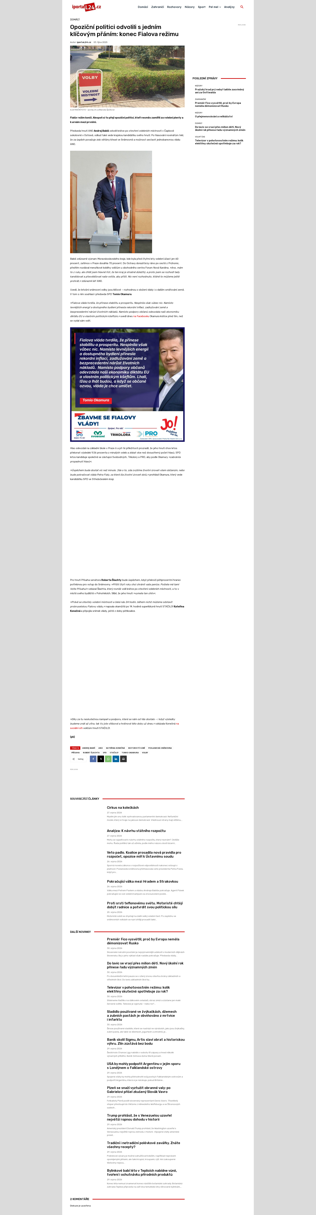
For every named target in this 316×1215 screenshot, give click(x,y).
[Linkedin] (116, 759)
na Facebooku (141, 316)
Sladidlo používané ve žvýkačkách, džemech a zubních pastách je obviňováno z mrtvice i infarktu (142, 1015)
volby (145, 752)
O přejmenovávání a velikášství (214, 116)
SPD (104, 752)
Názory (198, 86)
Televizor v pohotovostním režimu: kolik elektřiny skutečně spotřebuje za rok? (138, 989)
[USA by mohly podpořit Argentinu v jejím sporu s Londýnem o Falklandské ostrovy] (87, 1071)
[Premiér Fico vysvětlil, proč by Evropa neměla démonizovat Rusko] (87, 946)
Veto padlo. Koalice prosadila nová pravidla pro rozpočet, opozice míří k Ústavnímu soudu (144, 854)
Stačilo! (114, 752)
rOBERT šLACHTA (91, 752)
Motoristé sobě (136, 748)
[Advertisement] (130, 779)
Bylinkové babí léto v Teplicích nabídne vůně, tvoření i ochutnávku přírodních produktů (142, 1172)
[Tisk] (123, 759)
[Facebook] (93, 759)
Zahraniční (200, 99)
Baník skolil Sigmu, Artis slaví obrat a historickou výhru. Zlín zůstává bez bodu (146, 1042)
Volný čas (200, 137)
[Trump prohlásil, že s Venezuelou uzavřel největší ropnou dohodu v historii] (87, 1123)
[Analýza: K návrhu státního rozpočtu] (87, 837)
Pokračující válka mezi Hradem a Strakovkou (142, 881)
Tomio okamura (130, 752)
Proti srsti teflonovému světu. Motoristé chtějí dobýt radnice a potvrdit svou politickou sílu (145, 905)
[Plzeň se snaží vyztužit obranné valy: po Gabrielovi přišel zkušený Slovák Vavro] (87, 1095)
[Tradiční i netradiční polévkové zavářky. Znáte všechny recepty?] (87, 1150)
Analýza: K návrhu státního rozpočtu (136, 831)
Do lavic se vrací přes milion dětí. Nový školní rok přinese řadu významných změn (145, 965)
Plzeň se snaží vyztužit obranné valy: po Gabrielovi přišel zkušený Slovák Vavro (139, 1090)
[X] (100, 759)
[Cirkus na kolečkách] (87, 813)
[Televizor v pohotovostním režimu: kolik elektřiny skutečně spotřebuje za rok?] (87, 995)
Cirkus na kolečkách (123, 808)
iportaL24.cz (84, 42)
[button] (242, 7)
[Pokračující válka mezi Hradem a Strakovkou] (87, 887)
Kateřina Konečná (115, 748)
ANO (100, 748)
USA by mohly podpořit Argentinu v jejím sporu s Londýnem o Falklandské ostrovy (143, 1066)
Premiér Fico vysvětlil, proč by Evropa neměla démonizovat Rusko (218, 104)
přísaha (75, 752)
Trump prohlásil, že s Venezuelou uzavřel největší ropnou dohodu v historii (139, 1117)
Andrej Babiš (88, 748)
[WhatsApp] (108, 759)
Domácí (74, 19)
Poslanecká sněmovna (160, 748)
